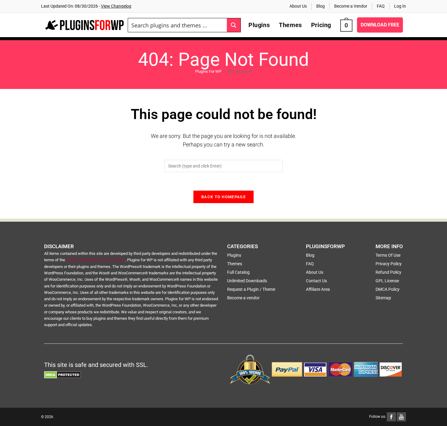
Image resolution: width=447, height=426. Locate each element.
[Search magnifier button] (234, 25)
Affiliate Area (318, 289)
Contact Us (316, 280)
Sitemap (383, 297)
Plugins (234, 255)
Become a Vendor (350, 6)
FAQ (381, 6)
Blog (320, 6)
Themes (234, 263)
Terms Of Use (388, 255)
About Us (298, 6)
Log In (400, 6)
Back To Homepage (223, 197)
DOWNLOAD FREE (380, 25)
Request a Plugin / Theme (251, 289)
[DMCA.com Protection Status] (62, 374)
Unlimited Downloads (247, 280)
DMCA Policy (388, 289)
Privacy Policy (389, 263)
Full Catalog (238, 272)
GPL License (387, 280)
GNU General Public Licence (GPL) (95, 260)
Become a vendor (243, 297)
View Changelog (116, 6)
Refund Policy (388, 272)
